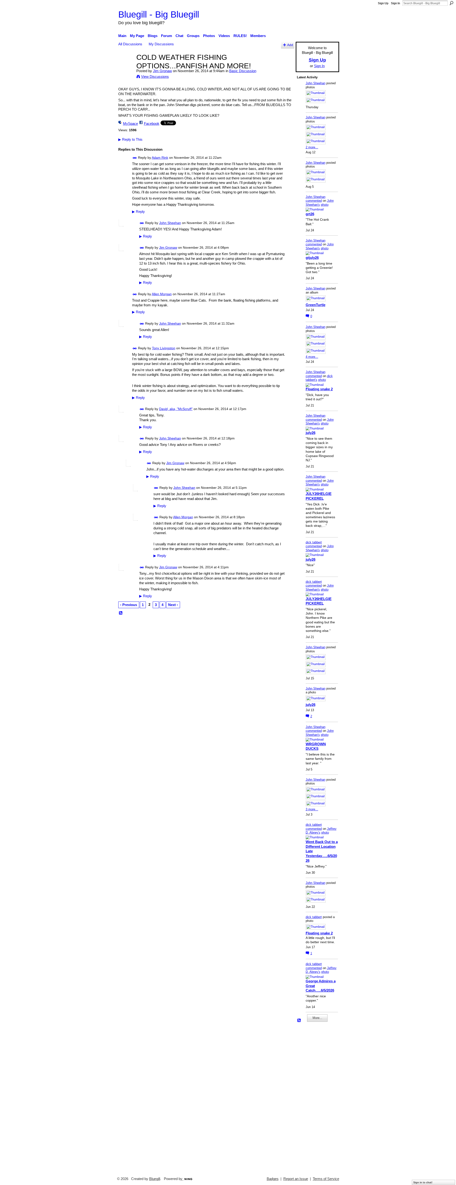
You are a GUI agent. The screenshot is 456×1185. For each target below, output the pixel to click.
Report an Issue (295, 1179)
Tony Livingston (163, 348)
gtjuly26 (312, 258)
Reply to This (130, 139)
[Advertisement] (311, 1097)
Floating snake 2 (319, 389)
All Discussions (130, 44)
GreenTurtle (315, 305)
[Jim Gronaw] (125, 66)
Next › (173, 605)
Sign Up (383, 3)
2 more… (312, 147)
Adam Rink (160, 157)
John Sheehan (170, 223)
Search (451, 3)
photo (324, 204)
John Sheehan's (320, 202)
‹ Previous (128, 605)
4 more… (312, 357)
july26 (310, 433)
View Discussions (155, 77)
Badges (273, 1179)
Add (290, 45)
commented (314, 200)
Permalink (135, 158)
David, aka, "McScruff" (176, 409)
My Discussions (161, 44)
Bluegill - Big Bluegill (158, 14)
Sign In (395, 3)
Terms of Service (326, 1179)
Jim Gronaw (162, 71)
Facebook (151, 123)
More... (317, 1018)
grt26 (310, 214)
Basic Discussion (242, 71)
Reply (138, 212)
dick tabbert (314, 542)
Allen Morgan (162, 294)
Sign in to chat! (422, 1182)
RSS (121, 613)
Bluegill (154, 1179)
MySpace (130, 123)
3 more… (312, 809)
